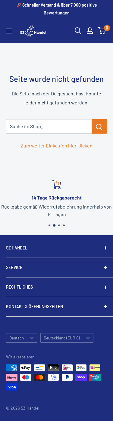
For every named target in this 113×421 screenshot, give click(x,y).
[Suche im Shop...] (99, 126)
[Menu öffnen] (9, 31)
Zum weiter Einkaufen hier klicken (57, 145)
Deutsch (16, 337)
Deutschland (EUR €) (62, 337)
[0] (102, 30)
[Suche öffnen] (78, 30)
